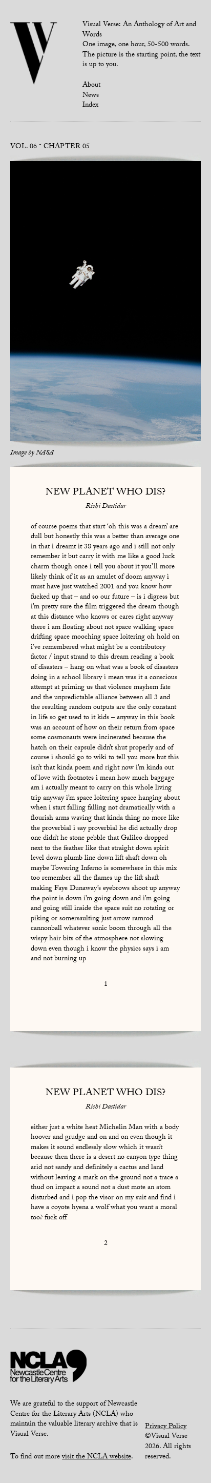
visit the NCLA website (96, 1457)
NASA (45, 453)
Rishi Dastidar (106, 507)
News (90, 96)
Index (90, 106)
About (91, 86)
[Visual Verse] (34, 54)
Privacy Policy (165, 1427)
